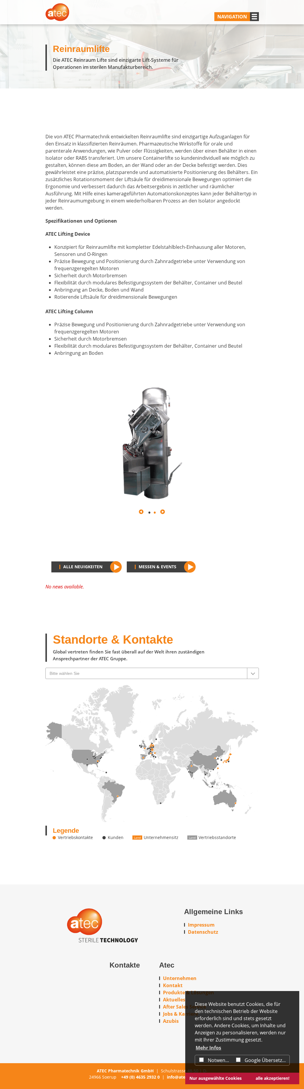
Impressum (201, 925)
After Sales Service (184, 1006)
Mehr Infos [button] (208, 1047)
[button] (141, 512)
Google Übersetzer (265, 1060)
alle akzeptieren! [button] (272, 1078)
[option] (152, 442)
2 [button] (154, 512)
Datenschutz (203, 932)
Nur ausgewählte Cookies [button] (215, 1078)
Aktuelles (174, 999)
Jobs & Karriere (180, 1014)
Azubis (171, 1021)
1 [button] (149, 512)
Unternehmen (180, 978)
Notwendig (219, 1060)
